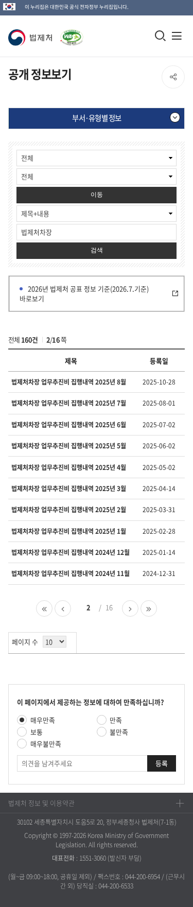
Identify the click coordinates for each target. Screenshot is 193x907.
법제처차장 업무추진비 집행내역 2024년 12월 (70, 552)
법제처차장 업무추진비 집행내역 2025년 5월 (68, 445)
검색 (97, 250)
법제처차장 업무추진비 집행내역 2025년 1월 (68, 531)
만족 (116, 720)
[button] (32, 37)
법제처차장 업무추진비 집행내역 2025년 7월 (68, 403)
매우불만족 (45, 743)
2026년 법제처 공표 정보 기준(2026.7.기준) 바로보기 (84, 293)
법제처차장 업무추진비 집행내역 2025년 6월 (68, 424)
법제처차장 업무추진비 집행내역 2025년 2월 (68, 509)
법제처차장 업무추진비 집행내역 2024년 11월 (70, 573)
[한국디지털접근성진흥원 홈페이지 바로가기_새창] (69, 32)
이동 (97, 194)
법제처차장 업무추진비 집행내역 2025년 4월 (68, 467)
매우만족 (42, 720)
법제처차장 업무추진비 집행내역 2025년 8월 (68, 382)
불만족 (119, 732)
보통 (36, 732)
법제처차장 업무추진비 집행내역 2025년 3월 (68, 488)
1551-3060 (92, 858)
